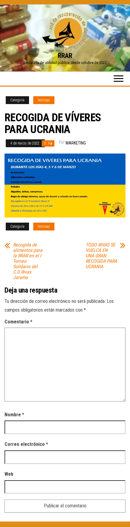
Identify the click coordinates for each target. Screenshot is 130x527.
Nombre (14, 414)
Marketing (76, 143)
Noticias (44, 100)
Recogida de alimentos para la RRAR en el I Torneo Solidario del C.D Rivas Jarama (27, 261)
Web (9, 474)
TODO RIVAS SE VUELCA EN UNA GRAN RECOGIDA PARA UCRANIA (101, 255)
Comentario (18, 322)
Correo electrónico (26, 444)
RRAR (65, 55)
